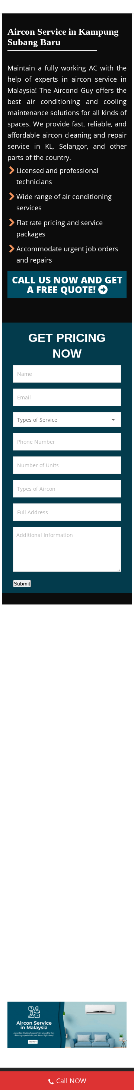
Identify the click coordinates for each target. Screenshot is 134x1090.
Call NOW (71, 1080)
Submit (22, 584)
